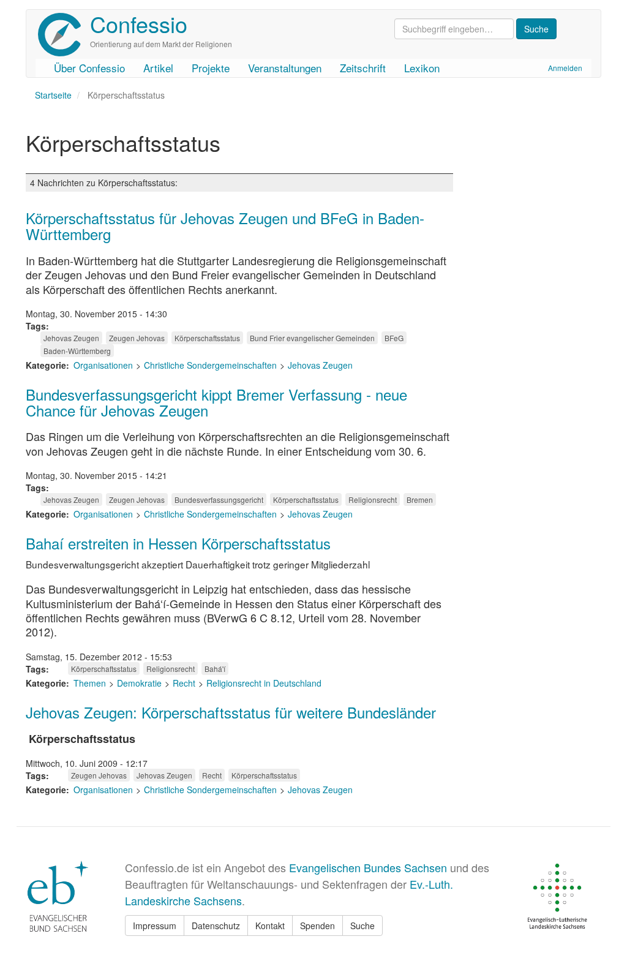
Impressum (154, 925)
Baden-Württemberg (77, 350)
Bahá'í (215, 668)
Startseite (53, 95)
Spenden (317, 925)
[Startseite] (64, 34)
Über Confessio (89, 67)
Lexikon (422, 67)
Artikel (158, 67)
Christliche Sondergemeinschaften (210, 365)
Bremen (420, 499)
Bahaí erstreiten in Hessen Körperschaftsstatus (178, 543)
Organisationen (103, 365)
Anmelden (565, 67)
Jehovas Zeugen (71, 338)
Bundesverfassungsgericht (219, 499)
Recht (184, 683)
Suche (362, 925)
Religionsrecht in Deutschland (263, 683)
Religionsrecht (372, 499)
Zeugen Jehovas (137, 338)
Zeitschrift (363, 67)
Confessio (138, 23)
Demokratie (139, 683)
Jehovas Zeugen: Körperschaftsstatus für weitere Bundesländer (231, 712)
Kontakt (270, 925)
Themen (89, 683)
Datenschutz (216, 925)
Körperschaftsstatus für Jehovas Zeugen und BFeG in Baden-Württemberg (225, 225)
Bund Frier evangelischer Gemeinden (312, 338)
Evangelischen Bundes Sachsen (368, 867)
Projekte (211, 67)
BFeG (394, 338)
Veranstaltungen (284, 67)
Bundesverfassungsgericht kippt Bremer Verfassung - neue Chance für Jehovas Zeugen (216, 402)
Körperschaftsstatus (207, 338)
